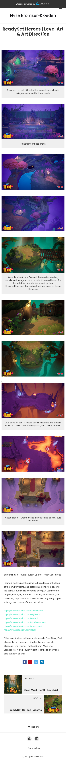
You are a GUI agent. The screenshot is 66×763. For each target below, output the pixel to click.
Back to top (34, 748)
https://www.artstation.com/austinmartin (23, 610)
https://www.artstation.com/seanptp (21, 618)
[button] (33, 727)
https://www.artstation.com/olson (20, 630)
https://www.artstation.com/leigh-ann (22, 614)
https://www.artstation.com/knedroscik (23, 626)
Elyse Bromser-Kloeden (33, 15)
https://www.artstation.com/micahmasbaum (25, 622)
